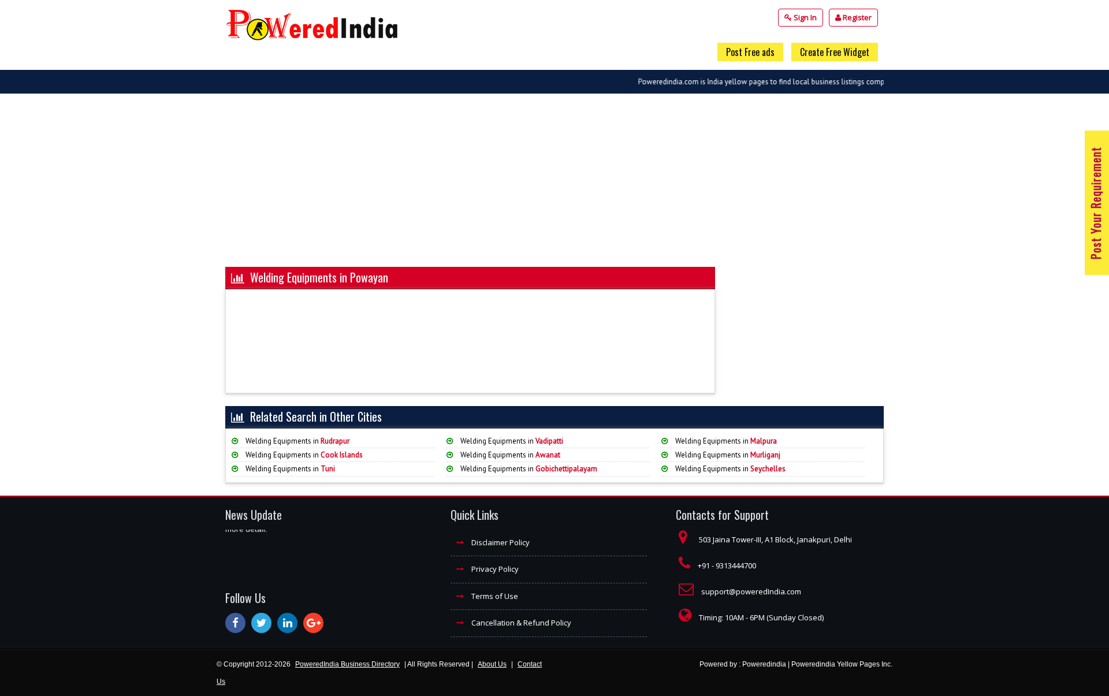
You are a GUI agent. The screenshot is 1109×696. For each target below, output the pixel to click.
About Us (492, 664)
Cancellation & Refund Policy (520, 622)
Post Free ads (750, 52)
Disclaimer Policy (500, 542)
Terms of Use (494, 596)
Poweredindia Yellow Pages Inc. (841, 664)
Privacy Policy (494, 569)
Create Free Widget (834, 52)
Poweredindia (764, 664)
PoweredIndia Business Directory (347, 664)
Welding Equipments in (296, 441)
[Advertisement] (554, 186)
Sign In (804, 17)
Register (856, 17)
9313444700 (736, 565)
